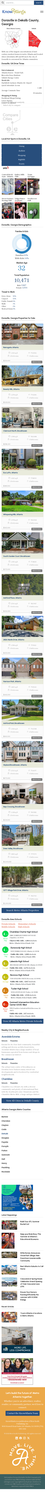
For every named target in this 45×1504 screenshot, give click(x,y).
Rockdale (6, 1172)
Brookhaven (8, 1059)
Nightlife (21, 160)
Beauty (21, 164)
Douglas (5, 1138)
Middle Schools (8, 927)
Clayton (5, 1125)
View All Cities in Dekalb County (22, 1100)
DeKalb (5, 1134)
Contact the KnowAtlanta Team (22, 1413)
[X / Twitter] (28, 1438)
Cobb (4, 1129)
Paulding (6, 1167)
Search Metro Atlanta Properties (22, 910)
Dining (21, 146)
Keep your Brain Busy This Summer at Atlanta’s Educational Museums (30, 1236)
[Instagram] (24, 1438)
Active (22, 150)
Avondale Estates (11, 1036)
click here (35, 1482)
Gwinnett (6, 1155)
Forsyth (5, 1146)
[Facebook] (20, 1438)
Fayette (5, 1142)
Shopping (22, 155)
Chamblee (7, 1079)
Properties (14, 1041)
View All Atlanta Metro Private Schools (22, 1021)
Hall (3, 1159)
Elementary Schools (27, 924)
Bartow (5, 1117)
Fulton (4, 1151)
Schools (4, 1041)
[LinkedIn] (16, 1438)
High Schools (24, 927)
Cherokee (6, 1121)
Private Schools (8, 924)
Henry (4, 1163)
